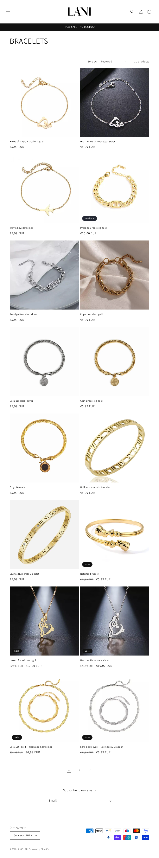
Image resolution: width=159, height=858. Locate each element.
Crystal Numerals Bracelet (24, 573)
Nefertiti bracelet (89, 573)
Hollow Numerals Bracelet (95, 487)
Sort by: (92, 61)
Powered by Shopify (39, 849)
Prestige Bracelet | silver (23, 314)
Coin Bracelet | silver (21, 400)
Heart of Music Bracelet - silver (97, 141)
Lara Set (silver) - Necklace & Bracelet (101, 746)
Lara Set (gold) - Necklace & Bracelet (31, 746)
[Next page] (90, 770)
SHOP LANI (23, 849)
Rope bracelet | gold (91, 314)
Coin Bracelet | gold (91, 400)
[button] (8, 11)
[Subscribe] (110, 800)
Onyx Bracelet (18, 487)
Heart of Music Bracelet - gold (27, 141)
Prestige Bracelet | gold (93, 227)
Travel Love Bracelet (21, 227)
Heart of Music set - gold (23, 660)
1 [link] (69, 770)
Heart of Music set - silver (94, 660)
